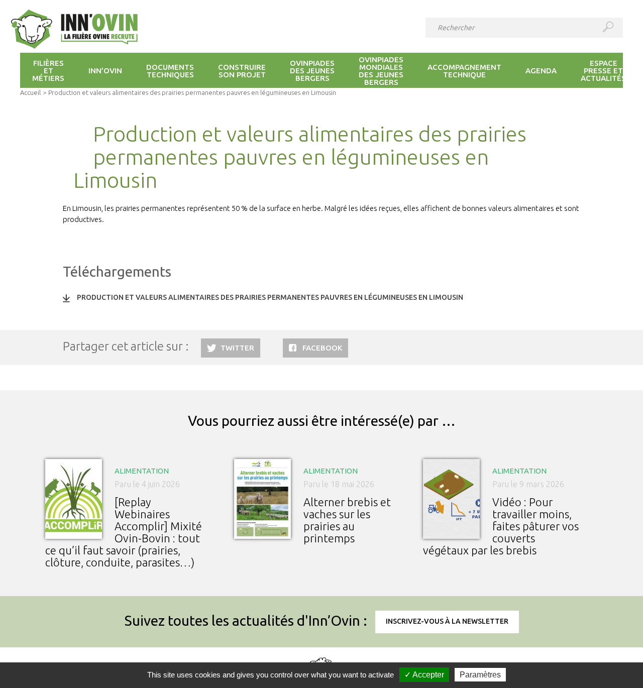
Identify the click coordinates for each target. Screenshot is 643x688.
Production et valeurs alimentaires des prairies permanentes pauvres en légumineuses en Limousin (270, 297)
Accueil (30, 92)
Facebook (322, 347)
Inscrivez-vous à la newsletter (447, 621)
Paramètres (480, 674)
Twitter (237, 347)
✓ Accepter (424, 674)
